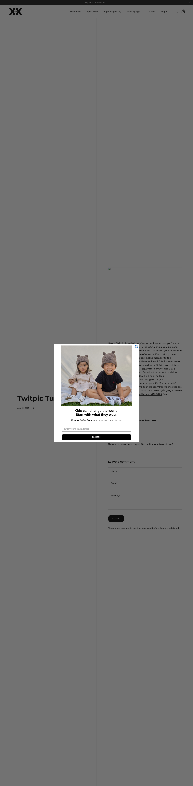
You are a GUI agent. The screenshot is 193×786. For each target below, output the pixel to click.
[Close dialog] (136, 346)
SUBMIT (96, 437)
